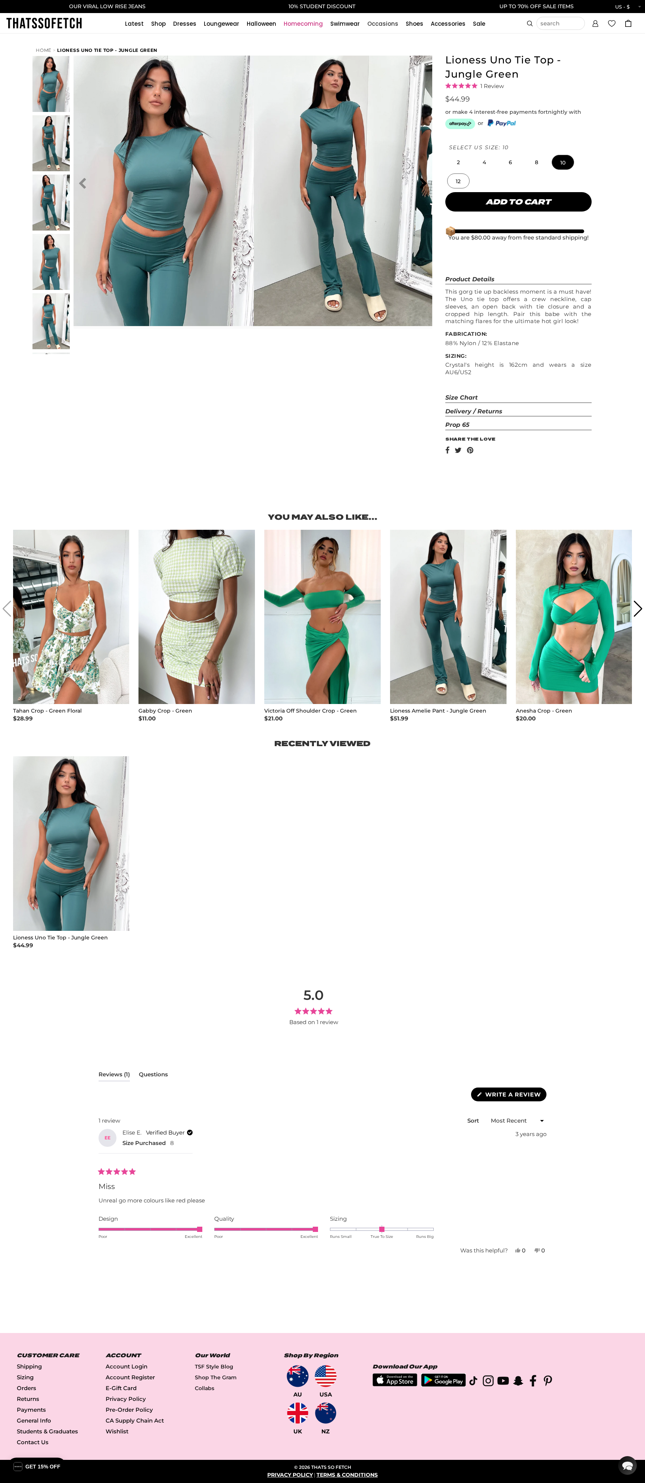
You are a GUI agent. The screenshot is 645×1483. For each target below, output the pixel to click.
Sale (479, 24)
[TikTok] (473, 1382)
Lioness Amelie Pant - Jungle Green (438, 711)
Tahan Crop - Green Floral (47, 711)
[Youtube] (503, 1382)
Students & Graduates (47, 1431)
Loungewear (221, 24)
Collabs (204, 1388)
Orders (26, 1388)
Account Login (126, 1366)
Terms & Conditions (347, 1474)
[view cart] (628, 23)
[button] (595, 22)
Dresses (184, 24)
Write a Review (514, 1096)
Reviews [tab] (114, 1076)
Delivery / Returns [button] (473, 411)
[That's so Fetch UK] (298, 1413)
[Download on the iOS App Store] (395, 1384)
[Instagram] (488, 1382)
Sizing (25, 1377)
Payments (31, 1409)
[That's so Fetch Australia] (298, 1376)
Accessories (448, 24)
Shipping (29, 1366)
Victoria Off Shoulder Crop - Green (310, 711)
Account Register (130, 1377)
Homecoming (303, 24)
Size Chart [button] (461, 397)
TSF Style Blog (214, 1366)
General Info (34, 1420)
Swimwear (345, 24)
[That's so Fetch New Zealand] (326, 1413)
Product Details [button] (470, 279)
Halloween (261, 24)
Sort (473, 1120)
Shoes (414, 24)
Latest (134, 24)
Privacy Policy (126, 1398)
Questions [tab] (153, 1076)
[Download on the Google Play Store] (443, 1384)
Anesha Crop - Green (544, 711)
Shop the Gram (216, 1377)
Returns (28, 1398)
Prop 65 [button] (457, 424)
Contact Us (33, 1442)
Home (44, 50)
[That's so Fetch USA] (326, 1376)
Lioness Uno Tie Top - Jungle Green (107, 50)
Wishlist (117, 1431)
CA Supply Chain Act (135, 1420)
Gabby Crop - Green (165, 711)
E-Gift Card (121, 1388)
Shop (158, 24)
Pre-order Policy (129, 1409)
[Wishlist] (612, 23)
